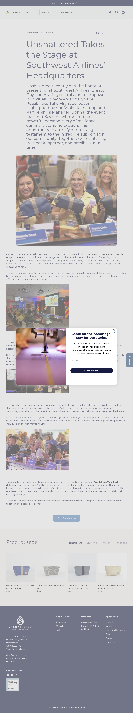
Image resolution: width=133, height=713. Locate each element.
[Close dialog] (114, 330)
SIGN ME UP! (92, 370)
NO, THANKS (92, 378)
